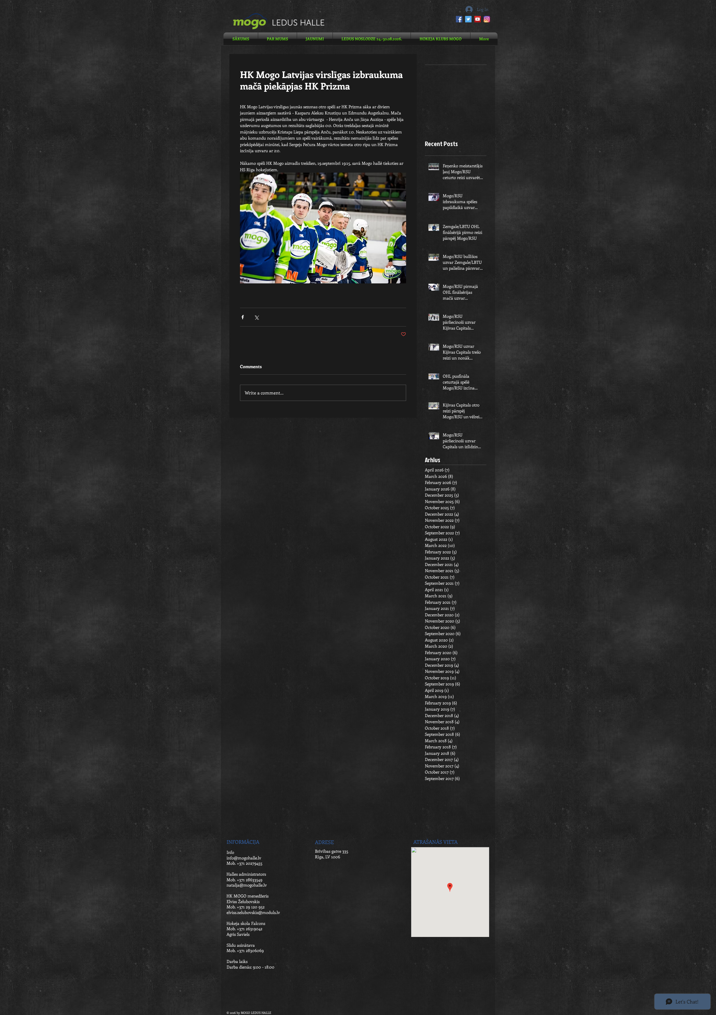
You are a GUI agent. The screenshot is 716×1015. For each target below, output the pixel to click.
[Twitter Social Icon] (468, 19)
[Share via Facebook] (242, 317)
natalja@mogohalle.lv (247, 885)
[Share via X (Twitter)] (256, 317)
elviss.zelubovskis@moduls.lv (253, 912)
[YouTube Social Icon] (477, 19)
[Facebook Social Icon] (459, 19)
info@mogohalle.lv (244, 858)
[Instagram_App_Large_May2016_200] (487, 19)
